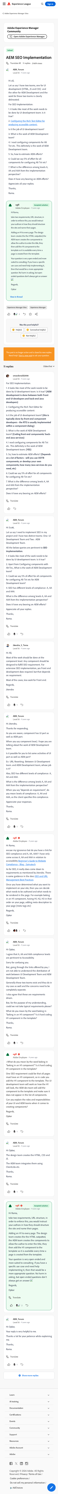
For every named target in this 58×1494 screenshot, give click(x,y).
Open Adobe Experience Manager (29, 36)
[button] (15, 63)
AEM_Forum (18, 69)
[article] (29, 442)
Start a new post (25, 355)
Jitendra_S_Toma (20, 645)
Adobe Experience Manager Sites (16, 13)
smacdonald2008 (20, 375)
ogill (17, 204)
